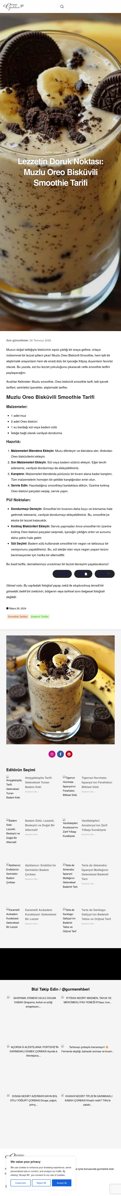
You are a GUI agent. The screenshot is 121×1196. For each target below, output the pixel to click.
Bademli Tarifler (40, 616)
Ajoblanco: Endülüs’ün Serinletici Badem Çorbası (40, 869)
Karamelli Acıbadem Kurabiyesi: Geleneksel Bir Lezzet (40, 914)
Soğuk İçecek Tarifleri (64, 152)
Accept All (62, 1182)
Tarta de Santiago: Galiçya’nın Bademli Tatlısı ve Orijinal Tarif (96, 914)
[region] (41, 1173)
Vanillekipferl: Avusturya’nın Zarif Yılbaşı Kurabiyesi (94, 825)
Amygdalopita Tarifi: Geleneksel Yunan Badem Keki (38, 782)
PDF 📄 (83, 573)
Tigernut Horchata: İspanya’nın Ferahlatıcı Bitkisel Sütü (97, 782)
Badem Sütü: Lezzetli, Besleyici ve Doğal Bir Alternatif (40, 825)
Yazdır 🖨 (62, 573)
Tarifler (48, 152)
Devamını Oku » (32, 791)
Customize (20, 1182)
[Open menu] (22, 6)
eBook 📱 (105, 573)
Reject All (41, 1182)
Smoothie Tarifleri (18, 616)
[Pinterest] (69, 754)
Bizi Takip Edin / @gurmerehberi (61, 989)
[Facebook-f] (60, 754)
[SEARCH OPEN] (62, 6)
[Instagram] (52, 754)
